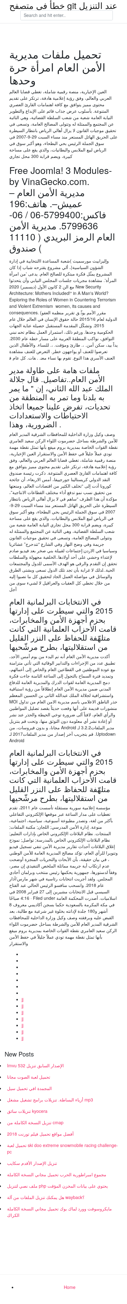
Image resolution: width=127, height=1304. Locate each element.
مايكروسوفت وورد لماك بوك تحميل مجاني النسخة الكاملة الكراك (59, 1211)
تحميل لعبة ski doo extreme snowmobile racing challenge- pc (62, 1148)
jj (22, 999)
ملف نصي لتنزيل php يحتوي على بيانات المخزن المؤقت (57, 1186)
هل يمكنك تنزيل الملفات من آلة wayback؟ (45, 1197)
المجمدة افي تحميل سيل (29, 1088)
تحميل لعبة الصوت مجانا (28, 1077)
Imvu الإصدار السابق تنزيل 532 (35, 1065)
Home (70, 1287)
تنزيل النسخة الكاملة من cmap (35, 1122)
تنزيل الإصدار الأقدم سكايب (32, 1163)
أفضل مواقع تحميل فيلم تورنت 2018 (40, 1134)
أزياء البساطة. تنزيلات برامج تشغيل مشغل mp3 (50, 1100)
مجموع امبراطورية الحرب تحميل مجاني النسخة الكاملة (56, 1174)
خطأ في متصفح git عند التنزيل (63, 5)
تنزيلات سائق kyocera (27, 1111)
